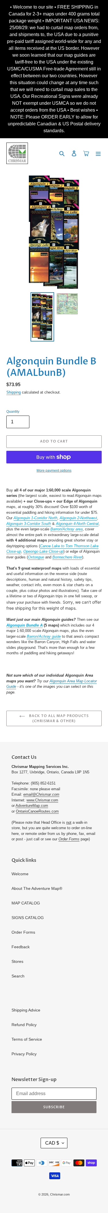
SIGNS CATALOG (28, 917)
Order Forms (23, 932)
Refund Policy (24, 1024)
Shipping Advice (26, 1010)
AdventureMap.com (32, 805)
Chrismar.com (60, 1194)
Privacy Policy (24, 1054)
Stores (17, 961)
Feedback (21, 947)
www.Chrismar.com (42, 800)
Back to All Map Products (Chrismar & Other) (58, 718)
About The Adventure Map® (37, 888)
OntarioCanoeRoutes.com (37, 811)
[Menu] (98, 153)
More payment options (54, 471)
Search (18, 976)
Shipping (13, 392)
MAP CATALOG (26, 903)
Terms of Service (27, 1039)
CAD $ (52, 1143)
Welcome (20, 874)
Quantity (12, 412)
